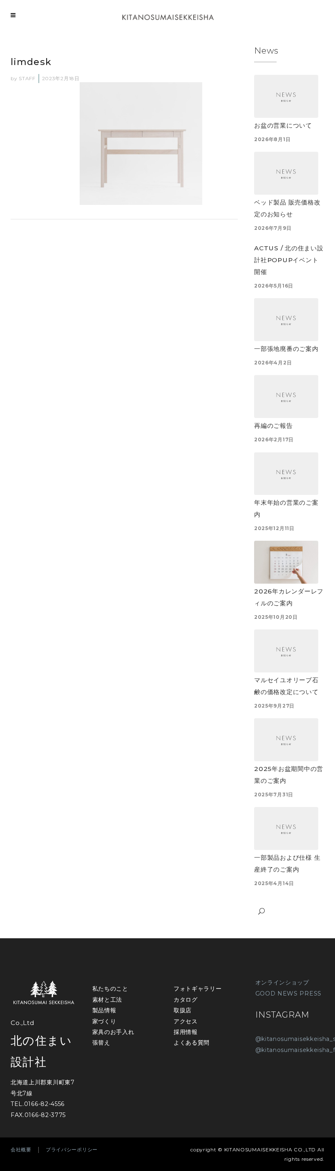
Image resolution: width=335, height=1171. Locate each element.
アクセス (186, 1021)
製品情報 (104, 1010)
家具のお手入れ (113, 1032)
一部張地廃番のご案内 (286, 349)
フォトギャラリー (198, 988)
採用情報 (186, 1032)
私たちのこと (110, 988)
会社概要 (21, 1149)
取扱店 (183, 1010)
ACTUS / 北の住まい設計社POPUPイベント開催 (289, 260)
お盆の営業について (283, 125)
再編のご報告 (273, 425)
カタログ (186, 999)
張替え (101, 1042)
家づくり (104, 1021)
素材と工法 (107, 999)
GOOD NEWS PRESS (288, 993)
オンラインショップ (282, 982)
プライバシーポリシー (72, 1149)
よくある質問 (192, 1042)
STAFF (27, 78)
